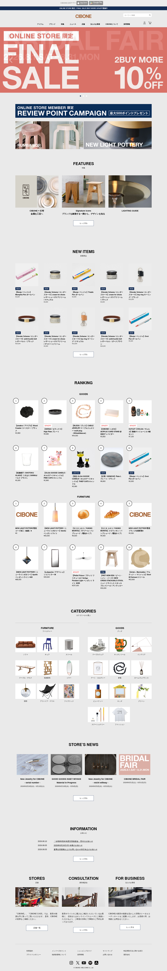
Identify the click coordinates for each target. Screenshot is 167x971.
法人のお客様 (95, 24)
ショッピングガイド (84, 951)
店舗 (83, 24)
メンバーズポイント (59, 951)
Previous (12, 60)
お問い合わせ (107, 954)
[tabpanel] (83, 60)
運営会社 (126, 954)
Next (155, 60)
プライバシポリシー (33, 954)
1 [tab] (80, 96)
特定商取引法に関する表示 (133, 951)
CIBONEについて (112, 24)
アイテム (40, 24)
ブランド (52, 24)
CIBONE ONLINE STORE (83, 17)
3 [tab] (86, 96)
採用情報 (127, 24)
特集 (62, 24)
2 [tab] (83, 96)
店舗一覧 (37, 928)
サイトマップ (107, 951)
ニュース (73, 24)
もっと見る (83, 223)
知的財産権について (59, 954)
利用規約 (29, 951)
